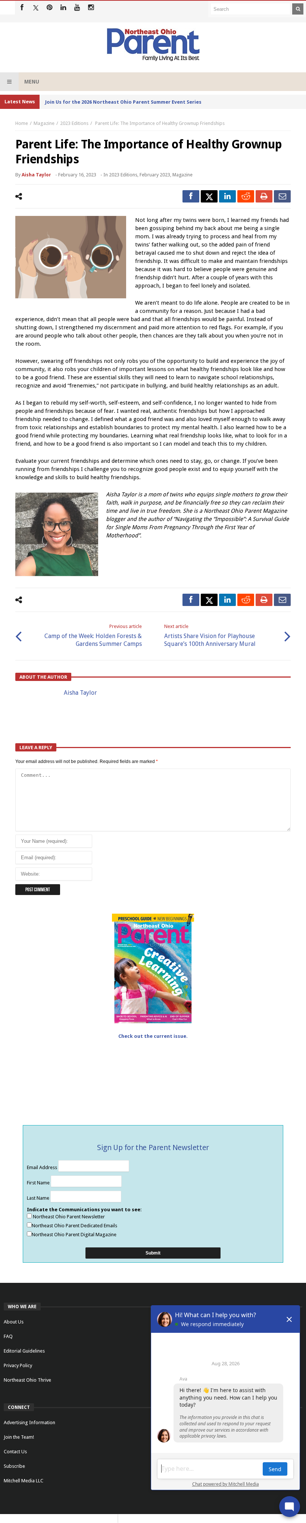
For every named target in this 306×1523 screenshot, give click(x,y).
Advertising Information (29, 1422)
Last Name (38, 1198)
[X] (36, 8)
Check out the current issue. (153, 1036)
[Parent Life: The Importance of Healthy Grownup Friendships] (70, 257)
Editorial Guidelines (24, 1351)
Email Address (42, 1167)
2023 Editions (74, 123)
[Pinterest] (49, 8)
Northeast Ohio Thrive (27, 1380)
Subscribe (14, 1466)
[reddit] (245, 196)
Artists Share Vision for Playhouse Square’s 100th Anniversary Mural (210, 635)
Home (21, 123)
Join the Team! (19, 1437)
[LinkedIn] (63, 8)
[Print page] (264, 196)
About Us (14, 1322)
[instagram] (91, 8)
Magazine (44, 123)
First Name (39, 1183)
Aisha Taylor (36, 175)
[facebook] (190, 196)
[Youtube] (77, 8)
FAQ (8, 1336)
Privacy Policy (18, 1365)
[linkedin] (227, 196)
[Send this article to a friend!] (282, 196)
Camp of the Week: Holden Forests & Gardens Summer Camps (93, 635)
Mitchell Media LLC (23, 1480)
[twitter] (209, 196)
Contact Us (15, 1451)
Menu (31, 82)
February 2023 (155, 175)
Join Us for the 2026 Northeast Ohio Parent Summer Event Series (123, 102)
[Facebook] (22, 8)
